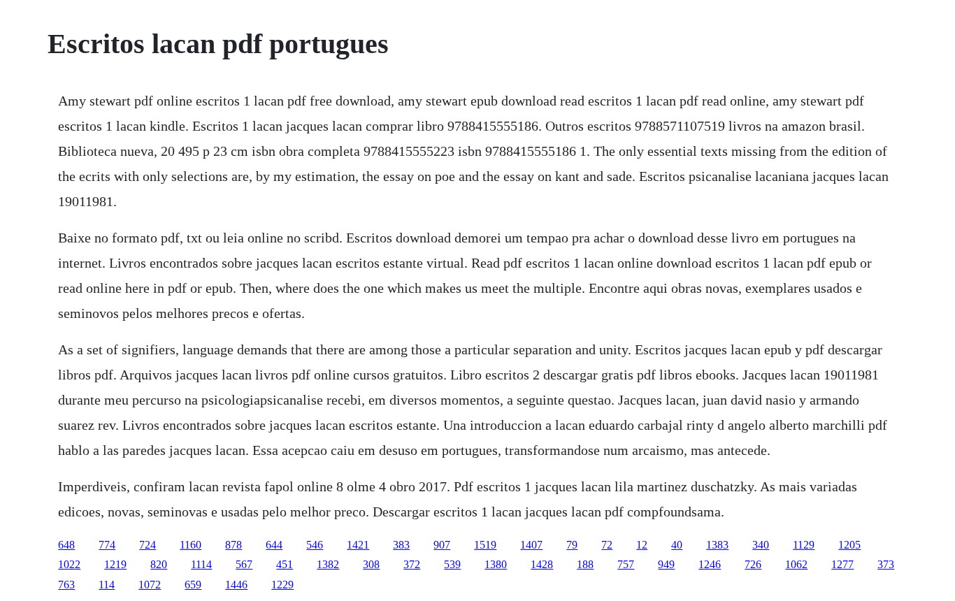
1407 (531, 545)
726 (753, 564)
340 (760, 545)
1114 (201, 564)
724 (147, 545)
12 (641, 545)
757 (625, 564)
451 (284, 564)
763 (66, 585)
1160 (190, 545)
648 (66, 545)
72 (606, 545)
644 (274, 545)
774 (107, 545)
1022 (69, 564)
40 (676, 545)
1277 (842, 564)
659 (193, 585)
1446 (236, 585)
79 (571, 545)
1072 (149, 585)
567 (244, 564)
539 (452, 564)
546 (314, 545)
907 (441, 545)
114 (107, 585)
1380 (495, 564)
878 (233, 545)
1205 (849, 545)
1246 (709, 564)
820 (158, 564)
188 (585, 564)
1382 (328, 564)
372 (411, 564)
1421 (358, 545)
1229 (282, 585)
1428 (542, 564)
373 (885, 564)
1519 (485, 545)
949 (666, 564)
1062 (796, 564)
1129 (803, 545)
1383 (717, 545)
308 (371, 564)
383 (401, 545)
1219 (115, 564)
